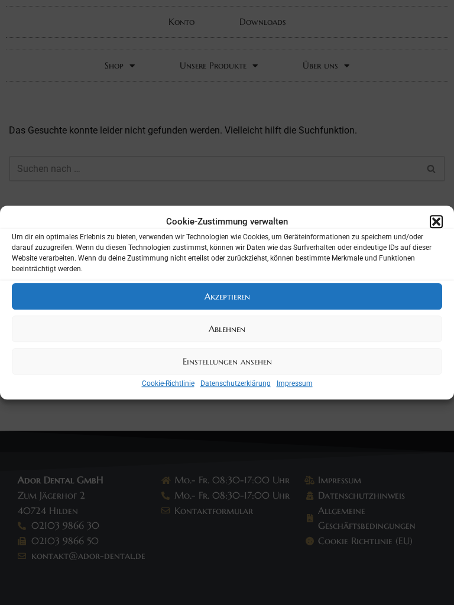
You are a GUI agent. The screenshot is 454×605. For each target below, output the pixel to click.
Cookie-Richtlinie (168, 383)
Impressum (295, 383)
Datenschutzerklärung (235, 383)
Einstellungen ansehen (227, 361)
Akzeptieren (227, 296)
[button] (436, 221)
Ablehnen (227, 328)
